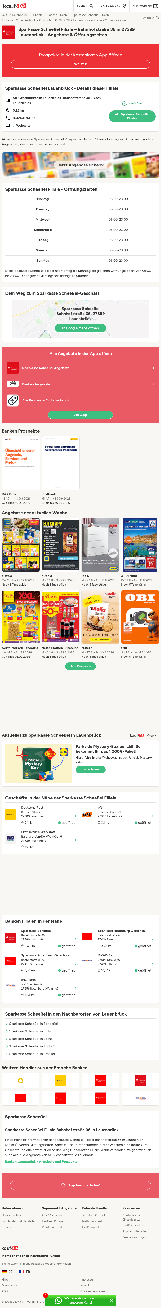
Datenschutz (10, 1285)
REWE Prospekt (52, 1227)
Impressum (87, 1279)
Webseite (23, 125)
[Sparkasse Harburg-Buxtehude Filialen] (60, 1098)
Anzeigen (148, 17)
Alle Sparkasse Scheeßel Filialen (132, 116)
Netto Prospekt (92, 1221)
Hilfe (5, 1279)
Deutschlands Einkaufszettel (131, 1217)
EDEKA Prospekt (53, 1215)
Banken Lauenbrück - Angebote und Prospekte (41, 1162)
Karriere (7, 1227)
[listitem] (21, 470)
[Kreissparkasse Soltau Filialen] (100, 1080)
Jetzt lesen (91, 769)
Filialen (37, 15)
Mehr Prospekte (80, 666)
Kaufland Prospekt (54, 1221)
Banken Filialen (57, 15)
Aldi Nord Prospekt (94, 1215)
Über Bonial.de (11, 1215)
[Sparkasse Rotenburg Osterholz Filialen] (20, 1098)
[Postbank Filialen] (60, 1080)
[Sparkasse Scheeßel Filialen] (140, 1080)
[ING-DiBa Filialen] (140, 1098)
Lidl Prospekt (90, 1227)
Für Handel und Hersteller (19, 1221)
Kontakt (85, 1285)
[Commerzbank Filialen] (20, 1080)
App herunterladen (134, 1231)
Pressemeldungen (134, 1237)
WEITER (80, 64)
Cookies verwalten (92, 1291)
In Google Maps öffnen (80, 328)
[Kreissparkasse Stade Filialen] (100, 1098)
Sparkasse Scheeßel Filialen (90, 15)
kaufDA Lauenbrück (14, 15)
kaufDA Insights (132, 1225)
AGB (5, 1291)
